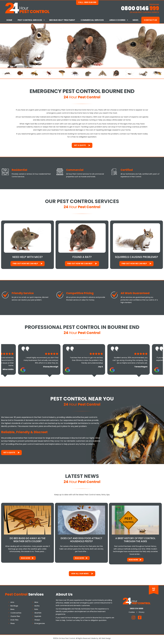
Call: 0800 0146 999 (87, 2)
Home (9, 20)
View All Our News (80, 573)
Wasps (37, 620)
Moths (36, 606)
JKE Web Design (105, 638)
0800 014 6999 (136, 608)
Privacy (141, 612)
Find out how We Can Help (25, 263)
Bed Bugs (14, 606)
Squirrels (37, 616)
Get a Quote (80, 145)
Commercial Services (92, 20)
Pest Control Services (30, 20)
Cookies (132, 612)
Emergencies (39, 623)
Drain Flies (14, 620)
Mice (36, 602)
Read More (25, 558)
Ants (12, 602)
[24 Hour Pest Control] (27, 13)
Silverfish (37, 613)
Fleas (12, 623)
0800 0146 (140, 8)
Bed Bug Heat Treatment (62, 20)
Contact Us (150, 20)
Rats (36, 609)
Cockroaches (15, 613)
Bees (12, 609)
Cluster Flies (15, 616)
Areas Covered (117, 20)
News (135, 20)
